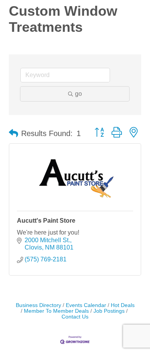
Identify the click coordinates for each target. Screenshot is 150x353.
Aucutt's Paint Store (46, 220)
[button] (13, 133)
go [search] (78, 93)
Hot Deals (123, 305)
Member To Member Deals (56, 311)
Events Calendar (86, 305)
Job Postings (109, 311)
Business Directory (38, 305)
